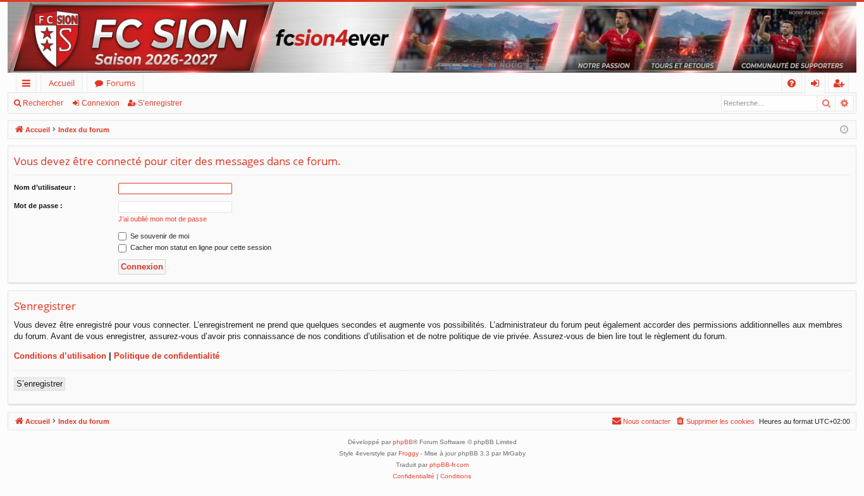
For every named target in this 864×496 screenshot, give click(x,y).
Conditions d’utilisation (60, 356)
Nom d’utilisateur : (45, 187)
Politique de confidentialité (166, 356)
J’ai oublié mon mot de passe (162, 219)
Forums (120, 83)
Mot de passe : (38, 205)
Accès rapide (29, 85)
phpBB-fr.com (449, 464)
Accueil (62, 83)
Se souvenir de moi (158, 236)
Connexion (101, 103)
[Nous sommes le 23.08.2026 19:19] (844, 130)
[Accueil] (432, 37)
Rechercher (43, 103)
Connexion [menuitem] (817, 85)
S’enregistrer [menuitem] (841, 85)
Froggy (408, 453)
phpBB (403, 441)
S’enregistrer (160, 103)
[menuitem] (791, 83)
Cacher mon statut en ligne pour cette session (199, 247)
